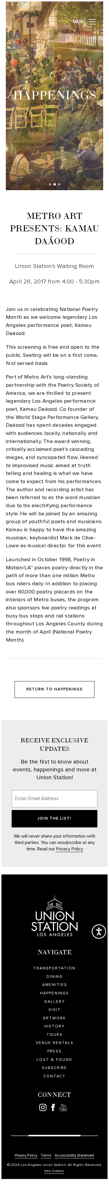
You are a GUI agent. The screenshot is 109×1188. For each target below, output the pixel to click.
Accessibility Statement (74, 1156)
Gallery (54, 1002)
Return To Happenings (54, 689)
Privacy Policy (69, 849)
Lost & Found (54, 1060)
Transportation (54, 968)
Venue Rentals (55, 1043)
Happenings (54, 993)
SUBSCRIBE (54, 1068)
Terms (46, 1156)
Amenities (54, 985)
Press (54, 1051)
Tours (54, 1035)
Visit (55, 1010)
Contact (54, 1076)
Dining (55, 977)
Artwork (54, 1018)
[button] (50, 184)
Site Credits (54, 1171)
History (54, 1026)
